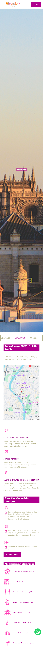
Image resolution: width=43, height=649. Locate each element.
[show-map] (21, 392)
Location (20, 338)
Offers (34, 338)
